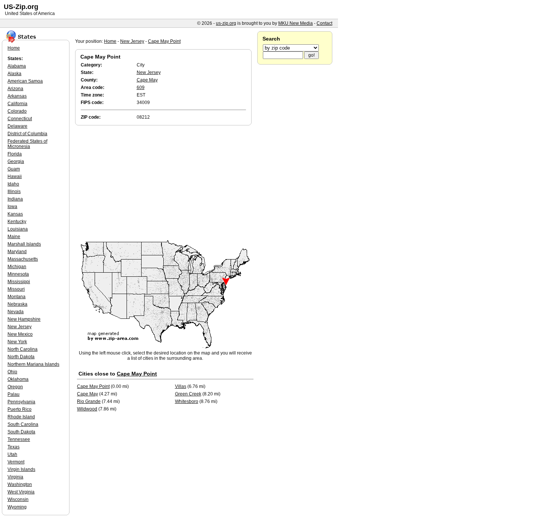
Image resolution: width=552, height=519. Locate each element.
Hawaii (15, 176)
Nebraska (17, 304)
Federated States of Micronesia (27, 144)
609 (141, 87)
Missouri (16, 289)
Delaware (17, 126)
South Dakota (21, 432)
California (17, 103)
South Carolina (23, 424)
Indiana (15, 199)
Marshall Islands (24, 244)
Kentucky (17, 221)
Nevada (16, 311)
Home (110, 41)
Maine (14, 236)
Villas (180, 386)
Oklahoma (18, 379)
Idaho (13, 184)
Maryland (17, 251)
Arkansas (17, 96)
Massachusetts (23, 259)
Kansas (15, 214)
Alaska (14, 73)
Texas (14, 447)
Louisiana (18, 229)
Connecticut (20, 118)
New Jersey (132, 41)
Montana (17, 296)
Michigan (17, 266)
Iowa (12, 206)
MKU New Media (295, 23)
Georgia (16, 161)
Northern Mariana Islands (33, 364)
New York (17, 341)
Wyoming (17, 507)
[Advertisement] (165, 183)
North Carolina (23, 349)
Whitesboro (186, 401)
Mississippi (19, 281)
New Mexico (20, 334)
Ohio (12, 371)
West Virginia (21, 492)
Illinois (14, 191)
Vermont (16, 462)
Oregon (15, 386)
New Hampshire (24, 319)
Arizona (15, 88)
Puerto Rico (20, 409)
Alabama (17, 66)
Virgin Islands (21, 469)
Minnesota (18, 274)
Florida (15, 154)
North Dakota (21, 356)
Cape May (147, 80)
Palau (14, 394)
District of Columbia (27, 133)
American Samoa (25, 81)
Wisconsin (18, 499)
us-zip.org (226, 23)
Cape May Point (164, 41)
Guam (14, 169)
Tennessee (19, 439)
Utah (12, 454)
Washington (20, 484)
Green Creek (188, 394)
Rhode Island (21, 416)
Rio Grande (89, 401)
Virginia (15, 477)
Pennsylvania (21, 401)
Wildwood (87, 409)
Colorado (17, 111)
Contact (324, 23)
